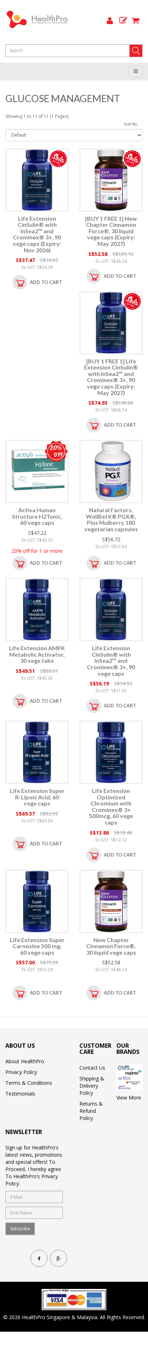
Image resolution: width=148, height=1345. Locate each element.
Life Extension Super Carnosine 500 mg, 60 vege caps (37, 946)
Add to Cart (46, 282)
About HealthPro (24, 1061)
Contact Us (92, 1067)
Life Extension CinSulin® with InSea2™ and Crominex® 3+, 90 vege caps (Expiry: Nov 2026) (37, 234)
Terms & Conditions (28, 1082)
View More (128, 1097)
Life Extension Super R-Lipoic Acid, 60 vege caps (37, 797)
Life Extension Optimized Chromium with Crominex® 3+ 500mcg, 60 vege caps (111, 806)
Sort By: (131, 124)
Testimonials (20, 1093)
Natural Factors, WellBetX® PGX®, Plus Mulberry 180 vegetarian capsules (111, 519)
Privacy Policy (21, 1072)
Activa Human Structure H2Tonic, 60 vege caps (37, 516)
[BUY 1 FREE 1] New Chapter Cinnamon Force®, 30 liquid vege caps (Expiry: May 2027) (111, 231)
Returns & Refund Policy (91, 1110)
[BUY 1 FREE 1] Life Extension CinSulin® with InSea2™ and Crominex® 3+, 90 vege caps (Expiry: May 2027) (111, 377)
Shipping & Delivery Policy (91, 1085)
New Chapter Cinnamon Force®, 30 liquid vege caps (111, 946)
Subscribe (20, 1229)
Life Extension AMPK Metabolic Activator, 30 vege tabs (37, 654)
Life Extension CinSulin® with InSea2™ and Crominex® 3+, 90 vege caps (111, 660)
